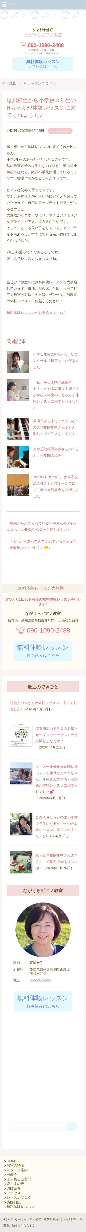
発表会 (12, 1174)
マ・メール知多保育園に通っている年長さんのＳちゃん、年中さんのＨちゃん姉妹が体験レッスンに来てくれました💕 (57, 779)
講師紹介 (14, 1188)
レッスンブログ (60, 131)
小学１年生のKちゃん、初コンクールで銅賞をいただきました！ (56, 360)
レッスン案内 (17, 1170)
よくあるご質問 (19, 1179)
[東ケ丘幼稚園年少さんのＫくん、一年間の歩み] (18, 464)
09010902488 (46, 45)
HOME (12, 1161)
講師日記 (14, 1202)
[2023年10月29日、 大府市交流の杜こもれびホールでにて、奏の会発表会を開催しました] (18, 492)
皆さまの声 (15, 1184)
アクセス (14, 1193)
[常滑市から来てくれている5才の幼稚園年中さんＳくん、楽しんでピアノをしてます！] (18, 436)
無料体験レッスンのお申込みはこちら (37, 313)
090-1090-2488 (48, 630)
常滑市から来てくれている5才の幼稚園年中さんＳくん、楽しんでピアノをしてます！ (56, 427)
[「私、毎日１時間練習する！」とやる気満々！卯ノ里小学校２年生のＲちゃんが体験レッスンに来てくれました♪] (18, 398)
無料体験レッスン (21, 1207)
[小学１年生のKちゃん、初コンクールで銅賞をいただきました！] (18, 370)
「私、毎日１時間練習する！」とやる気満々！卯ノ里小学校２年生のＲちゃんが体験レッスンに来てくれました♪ (56, 394)
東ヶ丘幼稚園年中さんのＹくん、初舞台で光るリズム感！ (57, 861)
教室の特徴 (15, 1165)
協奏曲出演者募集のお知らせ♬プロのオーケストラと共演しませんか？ (57, 735)
